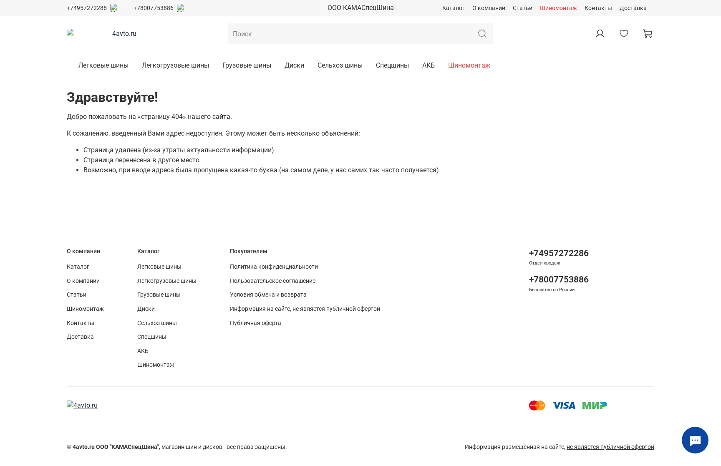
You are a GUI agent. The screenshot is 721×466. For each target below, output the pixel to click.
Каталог (453, 8)
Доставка (633, 8)
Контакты (598, 8)
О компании (488, 8)
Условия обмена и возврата (268, 294)
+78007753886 (154, 8)
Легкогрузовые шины (175, 65)
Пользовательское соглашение (272, 281)
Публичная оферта (255, 323)
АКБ (428, 65)
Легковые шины (103, 65)
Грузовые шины (246, 65)
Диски (294, 65)
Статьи (522, 8)
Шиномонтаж (558, 8)
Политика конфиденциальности (274, 266)
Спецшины (392, 65)
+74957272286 (87, 8)
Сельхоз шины (340, 65)
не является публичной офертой (610, 447)
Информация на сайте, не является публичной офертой (305, 308)
